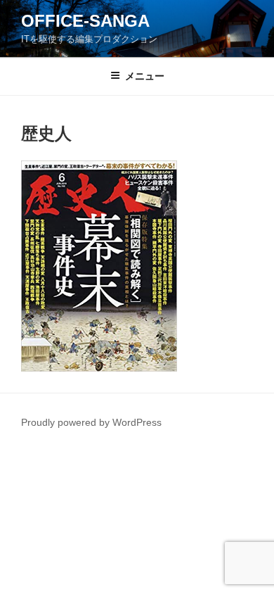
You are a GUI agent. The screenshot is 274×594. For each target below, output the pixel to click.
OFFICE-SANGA (85, 20)
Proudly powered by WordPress (91, 422)
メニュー (144, 76)
